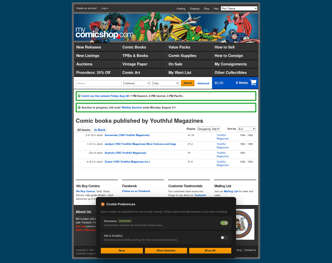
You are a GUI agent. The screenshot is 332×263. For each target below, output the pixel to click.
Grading (181, 8)
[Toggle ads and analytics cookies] (224, 237)
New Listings (87, 55)
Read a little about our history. (94, 230)
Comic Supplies (182, 55)
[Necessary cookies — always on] (224, 223)
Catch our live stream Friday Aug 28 (105, 96)
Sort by (231, 128)
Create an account (86, 8)
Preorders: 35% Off (93, 72)
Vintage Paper (135, 64)
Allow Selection (166, 250)
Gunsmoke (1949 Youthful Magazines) (127, 135)
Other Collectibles (231, 72)
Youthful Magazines (223, 136)
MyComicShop (104, 33)
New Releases (88, 47)
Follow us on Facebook (136, 191)
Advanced (203, 83)
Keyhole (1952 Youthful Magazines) (125, 152)
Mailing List (231, 191)
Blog (206, 8)
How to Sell (225, 47)
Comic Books (134, 47)
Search (188, 83)
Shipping (194, 8)
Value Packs (179, 47)
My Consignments (231, 64)
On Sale (175, 64)
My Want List (179, 72)
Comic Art (131, 72)
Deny (122, 250)
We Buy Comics (85, 191)
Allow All (210, 250)
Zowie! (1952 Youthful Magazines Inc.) (127, 161)
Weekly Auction (132, 107)
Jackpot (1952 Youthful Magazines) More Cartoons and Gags (140, 144)
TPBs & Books (135, 55)
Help (216, 8)
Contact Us (250, 249)
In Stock (100, 130)
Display (191, 128)
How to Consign (229, 55)
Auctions (84, 64)
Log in (104, 8)
